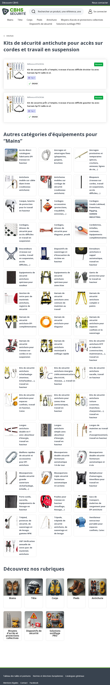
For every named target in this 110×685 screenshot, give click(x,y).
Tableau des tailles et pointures (17, 676)
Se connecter (100, 11)
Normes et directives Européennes (48, 676)
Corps (29, 19)
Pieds (39, 19)
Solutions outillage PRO (68, 23)
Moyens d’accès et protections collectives (82, 19)
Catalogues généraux (74, 676)
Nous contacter (100, 2)
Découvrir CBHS (10, 2)
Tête (20, 19)
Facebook (34, 683)
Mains (10, 19)
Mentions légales (10, 683)
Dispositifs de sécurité (40, 23)
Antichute (52, 19)
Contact (24, 683)
